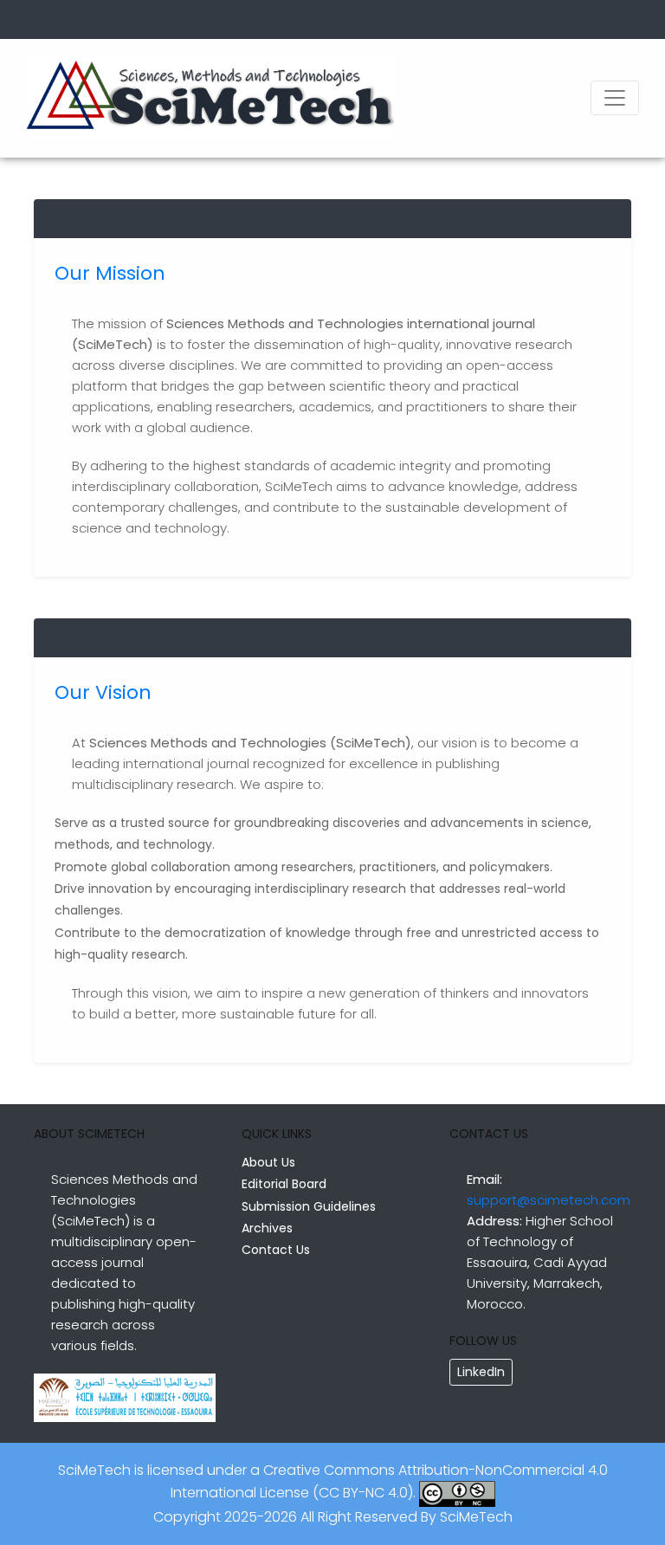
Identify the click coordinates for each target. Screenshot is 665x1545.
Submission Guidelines (309, 1206)
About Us (268, 1162)
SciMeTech (476, 1517)
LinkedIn (481, 1371)
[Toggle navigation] (615, 98)
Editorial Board (284, 1184)
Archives (267, 1228)
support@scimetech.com (548, 1200)
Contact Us (276, 1249)
